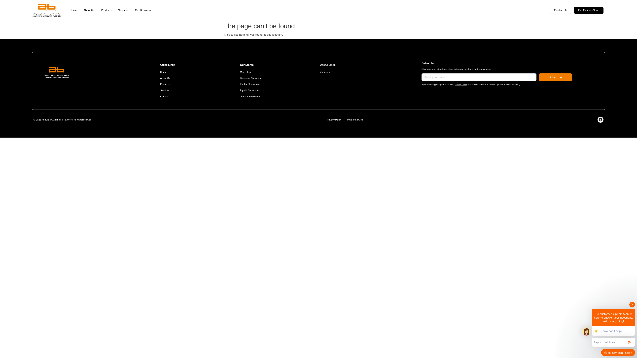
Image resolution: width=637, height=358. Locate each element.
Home (73, 10)
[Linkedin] (600, 120)
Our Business (143, 10)
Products (106, 10)
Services (123, 10)
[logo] (47, 10)
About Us (88, 10)
